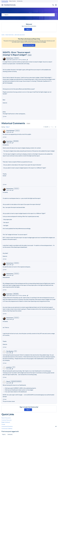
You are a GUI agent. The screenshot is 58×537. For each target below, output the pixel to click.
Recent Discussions (6, 418)
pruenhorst (9, 367)
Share (4, 116)
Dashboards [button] (10, 434)
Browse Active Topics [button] (29, 45)
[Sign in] (55, 5)
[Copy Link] (27, 59)
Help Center (12, 1)
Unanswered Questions (29, 426)
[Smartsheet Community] (10, 5)
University (19, 1)
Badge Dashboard (6, 422)
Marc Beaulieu (9, 351)
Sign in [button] (28, 29)
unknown (24, 59)
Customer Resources (6, 420)
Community (5, 1)
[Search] (53, 5)
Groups (3, 424)
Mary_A (8, 381)
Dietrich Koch (9, 58)
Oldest (7, 127)
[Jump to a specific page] (55, 127)
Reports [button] (4, 434)
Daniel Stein (9, 141)
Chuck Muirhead (10, 130)
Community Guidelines (7, 428)
